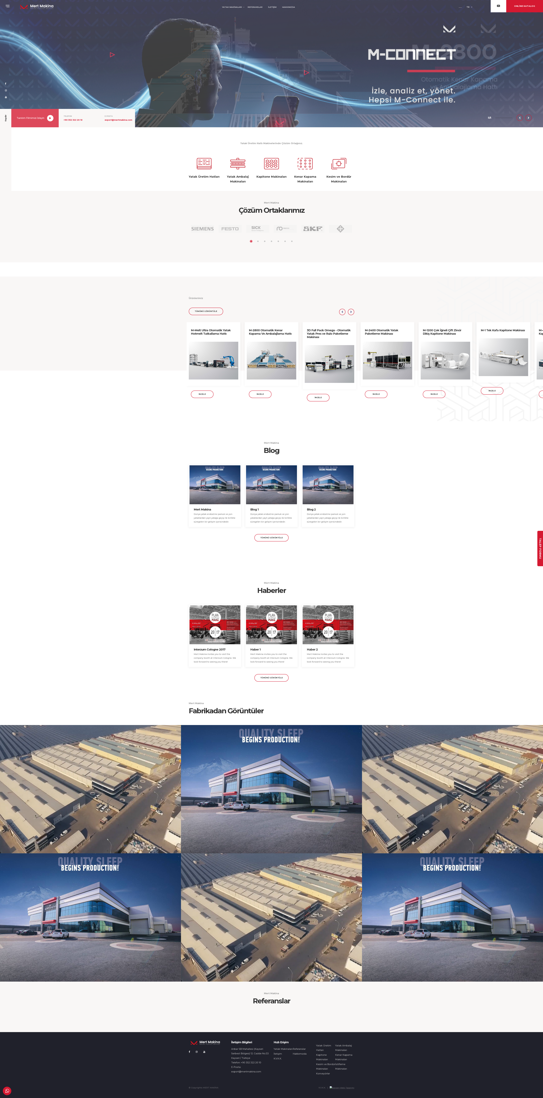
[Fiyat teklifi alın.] (7, 1091)
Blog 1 (254, 509)
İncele (202, 394)
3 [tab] (264, 241)
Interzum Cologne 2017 (209, 649)
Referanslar (299, 1049)
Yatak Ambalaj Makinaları (343, 1047)
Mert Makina (202, 509)
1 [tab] (251, 241)
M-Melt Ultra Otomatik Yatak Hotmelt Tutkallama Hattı (211, 332)
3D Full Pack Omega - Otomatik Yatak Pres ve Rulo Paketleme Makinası (329, 334)
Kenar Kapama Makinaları (343, 1057)
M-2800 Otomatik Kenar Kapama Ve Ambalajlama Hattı (270, 332)
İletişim (278, 1053)
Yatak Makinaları (283, 1049)
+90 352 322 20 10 (73, 120)
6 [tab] (285, 241)
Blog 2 (311, 509)
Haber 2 (312, 649)
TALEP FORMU (540, 548)
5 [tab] (278, 241)
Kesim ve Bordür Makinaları (325, 1066)
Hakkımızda (300, 1053)
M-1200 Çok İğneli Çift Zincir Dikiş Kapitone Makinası (442, 332)
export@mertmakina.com (118, 120)
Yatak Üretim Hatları (323, 1047)
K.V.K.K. (278, 1058)
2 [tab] (258, 241)
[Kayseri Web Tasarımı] (342, 1087)
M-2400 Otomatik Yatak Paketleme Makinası (381, 332)
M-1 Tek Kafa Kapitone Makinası (503, 330)
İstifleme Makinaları (341, 1066)
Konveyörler (323, 1073)
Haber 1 (255, 649)
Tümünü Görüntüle (206, 311)
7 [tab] (292, 241)
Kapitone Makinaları (322, 1057)
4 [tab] (271, 241)
